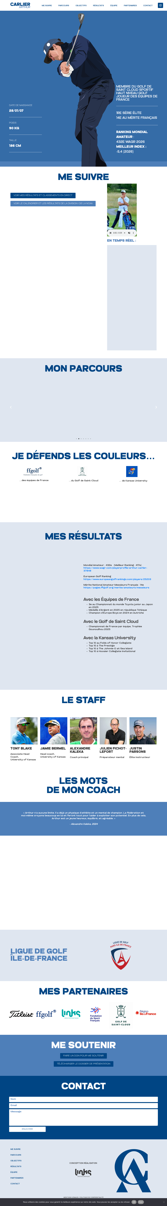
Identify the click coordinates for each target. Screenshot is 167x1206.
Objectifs (81, 6)
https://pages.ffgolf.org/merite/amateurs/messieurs (116, 588)
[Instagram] (160, 5)
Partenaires (130, 6)
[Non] (163, 1202)
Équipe (113, 6)
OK (134, 1202)
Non (141, 1202)
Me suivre (47, 6)
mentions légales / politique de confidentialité (83, 1197)
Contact (148, 6)
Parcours (63, 6)
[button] (76, 438)
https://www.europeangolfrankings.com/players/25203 (117, 579)
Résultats (98, 6)
